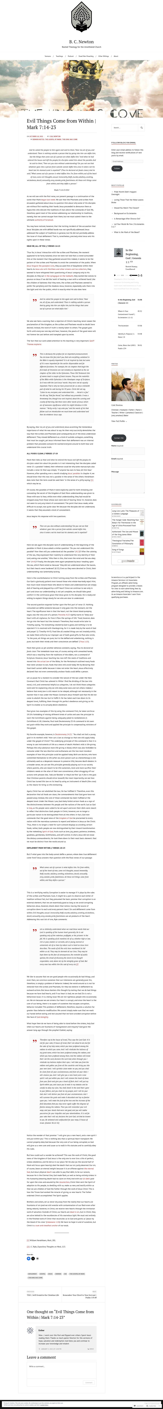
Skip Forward (141, 275)
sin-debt (86, 1178)
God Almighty (42, 1017)
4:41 (33, 561)
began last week (48, 199)
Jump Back (138, 275)
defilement (32, 1274)
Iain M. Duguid (117, 552)
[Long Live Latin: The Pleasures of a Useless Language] (142, 515)
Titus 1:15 (84, 641)
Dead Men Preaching (86, 56)
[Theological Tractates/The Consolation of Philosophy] (142, 545)
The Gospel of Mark (77, 1274)
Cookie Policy (44, 1405)
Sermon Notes (38, 139)
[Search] (141, 127)
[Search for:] (128, 127)
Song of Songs (118, 549)
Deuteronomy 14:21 (63, 734)
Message (115, 472)
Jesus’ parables (74, 473)
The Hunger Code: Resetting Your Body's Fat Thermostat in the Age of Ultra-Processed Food (125, 523)
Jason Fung (116, 528)
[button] (128, 301)
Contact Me (119, 438)
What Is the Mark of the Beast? (127, 232)
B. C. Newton (81, 41)
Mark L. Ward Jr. (117, 537)
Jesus (50, 1274)
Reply (92, 1349)
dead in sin (74, 1212)
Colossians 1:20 (53, 1222)
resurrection (64, 1182)
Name (117, 446)
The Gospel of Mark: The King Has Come (61, 139)
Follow (117, 168)
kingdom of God (66, 818)
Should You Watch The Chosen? (126, 208)
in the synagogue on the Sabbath (58, 276)
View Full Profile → (119, 421)
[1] (92, 480)
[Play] (115, 275)
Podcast (71, 56)
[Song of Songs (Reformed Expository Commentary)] (142, 554)
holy (30, 808)
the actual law (43, 661)
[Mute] (131, 275)
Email (117, 459)
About (116, 56)
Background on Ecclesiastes (125, 213)
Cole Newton (55, 136)
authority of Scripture (44, 220)
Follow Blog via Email (123, 142)
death (49, 1172)
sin (65, 1274)
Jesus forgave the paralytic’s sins (40, 265)
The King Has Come (35, 1277)
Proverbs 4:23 (64, 614)
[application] (128, 275)
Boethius (116, 546)
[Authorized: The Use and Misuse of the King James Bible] (142, 536)
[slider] (134, 275)
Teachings (59, 56)
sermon (58, 1274)
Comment (88, 1382)
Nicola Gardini (117, 516)
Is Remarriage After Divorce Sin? (127, 218)
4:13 (78, 551)
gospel (42, 1274)
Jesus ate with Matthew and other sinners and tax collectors (60, 269)
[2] (77, 964)
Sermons (48, 56)
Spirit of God (47, 831)
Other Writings (103, 56)
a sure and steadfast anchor (46, 1225)
